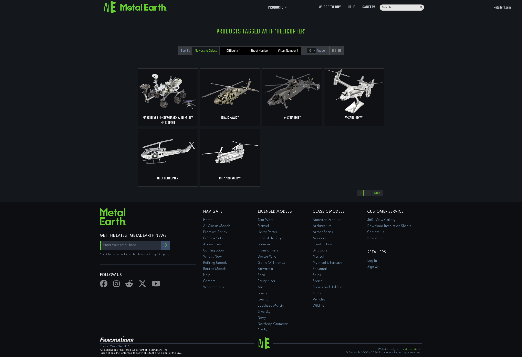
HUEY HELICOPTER (167, 178)
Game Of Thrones (271, 263)
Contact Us (375, 232)
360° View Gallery (381, 220)
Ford (261, 275)
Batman (264, 244)
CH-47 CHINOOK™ (230, 178)
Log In (372, 260)
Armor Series (323, 232)
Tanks (317, 293)
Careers (369, 7)
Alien (261, 287)
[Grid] (334, 50)
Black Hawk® (230, 118)
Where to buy (330, 7)
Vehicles (319, 299)
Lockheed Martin (271, 305)
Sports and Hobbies (328, 287)
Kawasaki (265, 269)
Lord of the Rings (271, 238)
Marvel (263, 226)
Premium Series (215, 232)
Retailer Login (502, 8)
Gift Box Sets (213, 238)
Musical (318, 256)
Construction (322, 244)
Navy (262, 318)
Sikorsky (264, 312)
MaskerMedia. (413, 349)
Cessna (263, 299)
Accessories (212, 244)
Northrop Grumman (273, 324)
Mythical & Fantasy (327, 263)
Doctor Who (267, 256)
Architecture (322, 226)
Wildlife (318, 305)
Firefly (262, 330)
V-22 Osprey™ (354, 118)
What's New (212, 256)
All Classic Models (216, 226)
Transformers (268, 250)
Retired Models (214, 269)
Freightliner (266, 281)
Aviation (319, 238)
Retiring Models (215, 263)
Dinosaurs (320, 250)
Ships (317, 275)
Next (377, 193)
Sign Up (373, 267)
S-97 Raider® (292, 118)
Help (351, 7)
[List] (339, 50)
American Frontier (327, 220)
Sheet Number (259, 51)
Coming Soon (213, 250)
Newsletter (375, 238)
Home (207, 220)
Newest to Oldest (206, 51)
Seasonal (320, 269)
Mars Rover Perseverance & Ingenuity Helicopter (168, 120)
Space (317, 281)
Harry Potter (267, 232)
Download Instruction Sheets (389, 226)
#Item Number (287, 51)
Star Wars (265, 220)
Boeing (263, 293)
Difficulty (233, 51)
